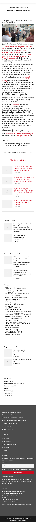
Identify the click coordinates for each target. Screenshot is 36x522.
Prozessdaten (21, 56)
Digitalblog (7, 381)
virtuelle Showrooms (10, 334)
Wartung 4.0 (20, 334)
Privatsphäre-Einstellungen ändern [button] (12, 417)
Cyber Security (25, 293)
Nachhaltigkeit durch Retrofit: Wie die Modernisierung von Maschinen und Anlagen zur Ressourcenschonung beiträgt (22, 226)
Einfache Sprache (7, 429)
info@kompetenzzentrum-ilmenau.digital (19, 134)
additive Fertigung (21, 288)
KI (14, 304)
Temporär (7, 395)
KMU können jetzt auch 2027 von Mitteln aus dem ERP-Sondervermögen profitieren (24, 179)
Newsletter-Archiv (7, 476)
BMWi (6, 293)
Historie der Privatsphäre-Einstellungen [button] (14, 420)
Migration (12, 56)
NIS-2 (6, 318)
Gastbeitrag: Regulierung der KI (22, 360)
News (6, 388)
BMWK (10, 293)
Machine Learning (9, 314)
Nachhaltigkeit (19, 316)
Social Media (9, 325)
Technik (6, 393)
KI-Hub (9, 307)
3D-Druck (5, 56)
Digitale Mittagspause (11, 297)
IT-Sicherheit (8, 304)
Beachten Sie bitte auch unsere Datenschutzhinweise (17, 469)
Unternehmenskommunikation (12, 327)
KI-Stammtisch (17, 307)
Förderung (8, 302)
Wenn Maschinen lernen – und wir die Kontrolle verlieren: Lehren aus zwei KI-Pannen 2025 (22, 273)
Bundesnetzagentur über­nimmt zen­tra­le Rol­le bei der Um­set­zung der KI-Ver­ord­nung (24, 191)
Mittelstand (27, 314)
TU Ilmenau (15, 104)
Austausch (18, 291)
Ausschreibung (9, 291)
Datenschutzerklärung (8, 415)
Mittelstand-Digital (10, 316)
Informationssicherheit (24, 302)
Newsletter (7, 390)
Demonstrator (17, 295)
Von (14, 152)
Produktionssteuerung (9, 58)
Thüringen (17, 325)
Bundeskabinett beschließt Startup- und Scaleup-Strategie (23, 202)
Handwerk (15, 302)
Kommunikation (10, 311)
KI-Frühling (20, 304)
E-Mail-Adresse (6, 463)
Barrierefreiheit (6, 426)
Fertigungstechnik (22, 299)
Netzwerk (26, 316)
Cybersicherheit (9, 295)
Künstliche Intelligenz (23, 311)
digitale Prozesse (23, 297)
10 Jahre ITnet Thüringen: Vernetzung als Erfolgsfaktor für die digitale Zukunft (24, 168)
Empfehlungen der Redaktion (13, 383)
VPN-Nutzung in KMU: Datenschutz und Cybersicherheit (20, 237)
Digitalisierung (10, 300)
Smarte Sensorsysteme (17, 323)
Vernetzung (27, 54)
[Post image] (7, 170)
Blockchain (26, 291)
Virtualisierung (13, 332)
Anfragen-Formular (22, 135)
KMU (19, 309)
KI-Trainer (10, 309)
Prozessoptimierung (25, 321)
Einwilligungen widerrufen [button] (9, 423)
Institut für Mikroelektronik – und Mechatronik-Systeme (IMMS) (17, 79)
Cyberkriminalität (18, 293)
